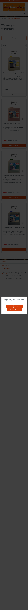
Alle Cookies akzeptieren (14, 309)
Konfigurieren (18, 306)
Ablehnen (9, 306)
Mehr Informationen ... (14, 302)
